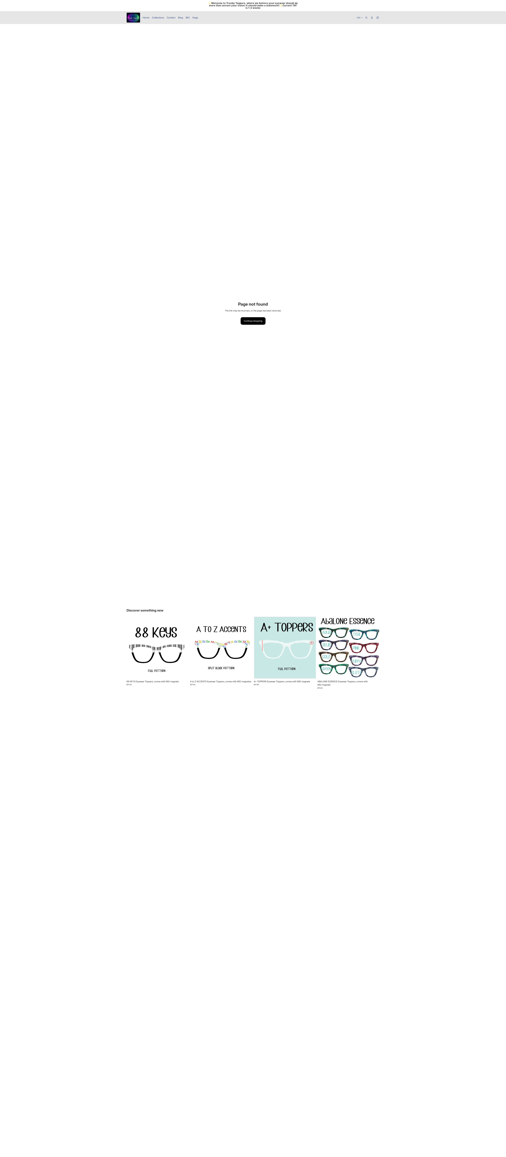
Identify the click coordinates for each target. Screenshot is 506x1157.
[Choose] (184, 674)
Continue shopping (253, 321)
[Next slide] (248, 648)
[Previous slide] (194, 648)
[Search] (366, 18)
